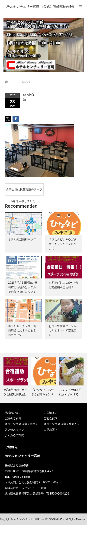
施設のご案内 (13, 412)
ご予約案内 (51, 429)
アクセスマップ (14, 429)
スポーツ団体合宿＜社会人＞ (62, 424)
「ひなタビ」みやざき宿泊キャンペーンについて (63, 244)
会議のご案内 (13, 418)
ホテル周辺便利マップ (22, 239)
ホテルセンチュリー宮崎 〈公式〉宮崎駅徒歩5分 (38, 6)
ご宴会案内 (51, 418)
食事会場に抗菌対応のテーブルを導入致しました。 (24, 191)
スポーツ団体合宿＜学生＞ (21, 424)
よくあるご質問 (14, 435)
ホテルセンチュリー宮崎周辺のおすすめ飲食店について (22, 330)
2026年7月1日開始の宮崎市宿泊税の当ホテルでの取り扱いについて (22, 287)
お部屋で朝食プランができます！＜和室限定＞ (63, 330)
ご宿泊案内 (51, 412)
